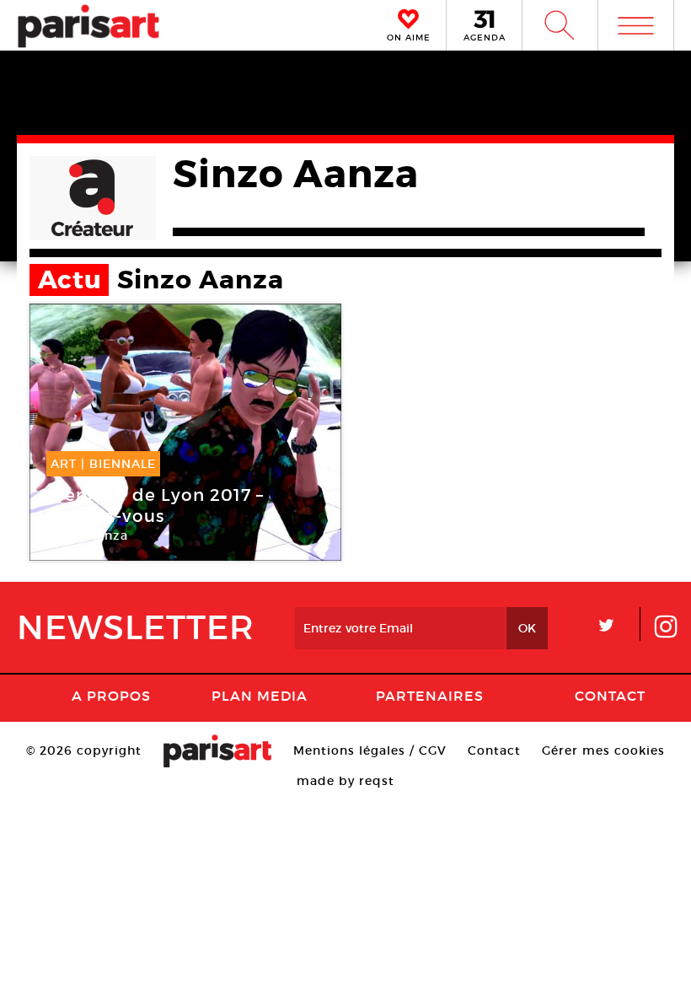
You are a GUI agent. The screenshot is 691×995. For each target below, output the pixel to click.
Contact (610, 695)
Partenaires (430, 695)
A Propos (111, 695)
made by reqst (345, 780)
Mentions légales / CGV (370, 750)
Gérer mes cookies (603, 750)
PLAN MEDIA (260, 695)
